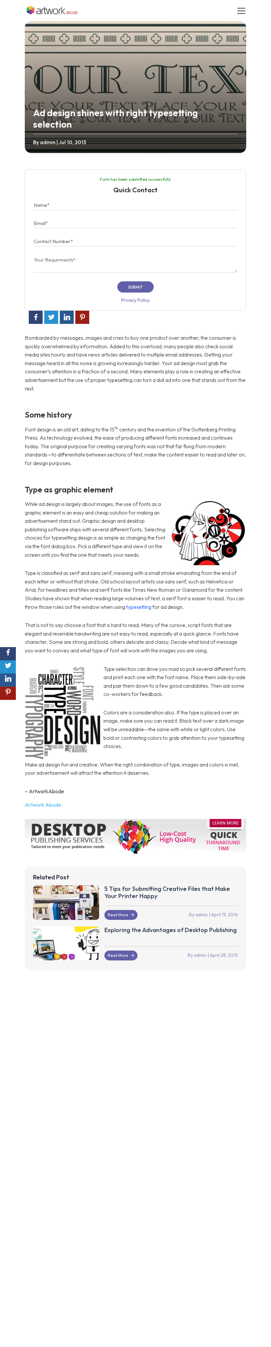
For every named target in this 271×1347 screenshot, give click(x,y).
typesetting (139, 607)
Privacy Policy (135, 300)
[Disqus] (135, 1067)
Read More (118, 914)
